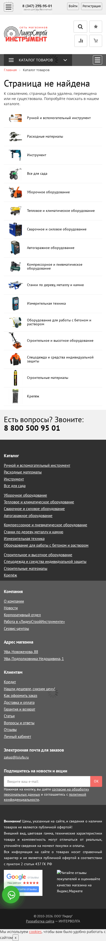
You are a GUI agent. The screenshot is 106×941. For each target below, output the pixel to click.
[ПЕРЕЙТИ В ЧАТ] (11, 895)
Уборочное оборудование (25, 495)
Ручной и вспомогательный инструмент (37, 465)
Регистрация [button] (92, 6)
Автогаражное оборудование (28, 515)
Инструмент (14, 479)
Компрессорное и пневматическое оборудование (45, 524)
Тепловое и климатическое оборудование (39, 501)
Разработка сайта (40, 921)
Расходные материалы (23, 472)
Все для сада (14, 485)
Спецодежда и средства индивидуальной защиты (45, 561)
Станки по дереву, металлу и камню (33, 531)
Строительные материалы (25, 568)
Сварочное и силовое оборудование (34, 508)
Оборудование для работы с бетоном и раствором (46, 545)
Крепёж (10, 575)
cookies (35, 931)
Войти (73, 6)
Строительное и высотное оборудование (38, 554)
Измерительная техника (24, 538)
